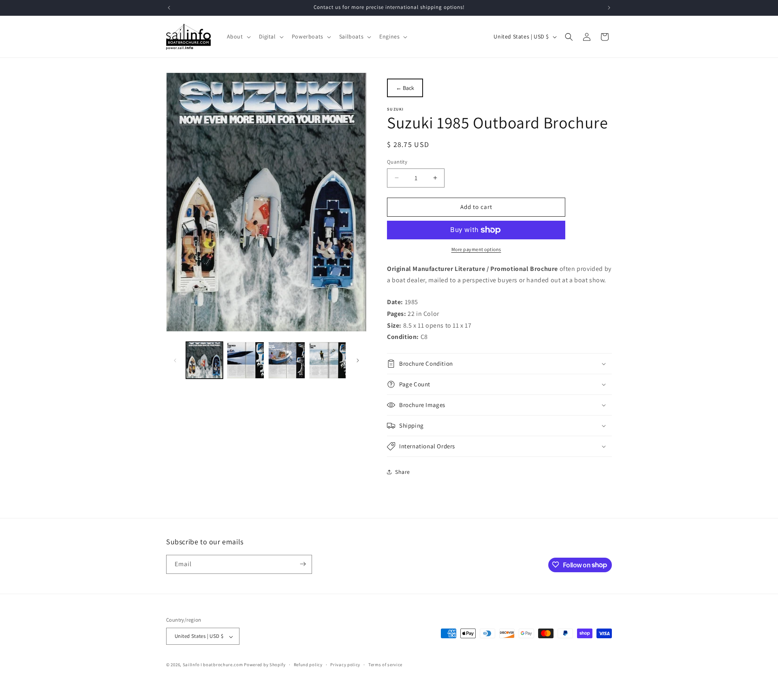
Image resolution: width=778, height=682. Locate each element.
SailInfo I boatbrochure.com (213, 665)
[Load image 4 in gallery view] (327, 360)
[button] (238, 36)
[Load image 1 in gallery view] (204, 360)
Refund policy (308, 664)
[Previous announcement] (169, 7)
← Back (405, 88)
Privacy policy (345, 664)
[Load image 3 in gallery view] (286, 360)
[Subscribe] (303, 563)
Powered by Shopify (265, 665)
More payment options (476, 249)
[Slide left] (175, 360)
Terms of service (385, 664)
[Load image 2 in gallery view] (245, 360)
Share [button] (402, 471)
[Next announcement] (609, 7)
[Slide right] (358, 360)
